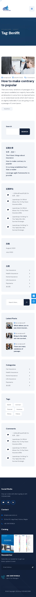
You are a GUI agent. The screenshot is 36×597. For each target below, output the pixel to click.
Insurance (19, 409)
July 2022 (9, 252)
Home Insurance (11, 277)
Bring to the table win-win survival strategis (20, 219)
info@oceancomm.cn (10, 515)
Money (9, 414)
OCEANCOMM (26, 591)
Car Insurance (11, 270)
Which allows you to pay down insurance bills (20, 202)
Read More (7, 109)
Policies (18, 414)
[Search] (27, 302)
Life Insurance (11, 280)
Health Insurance (12, 273)
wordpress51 (7, 77)
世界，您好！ (11, 152)
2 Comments (30, 77)
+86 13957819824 (9, 524)
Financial (9, 409)
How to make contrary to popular (17, 83)
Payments (9, 283)
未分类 (8, 287)
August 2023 (10, 248)
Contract (18, 405)
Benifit (9, 405)
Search (9, 126)
